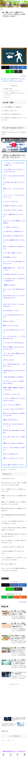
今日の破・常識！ (8, 88)
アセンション (5, 578)
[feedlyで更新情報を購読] (7, 597)
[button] (18, 71)
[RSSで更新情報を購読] (20, 597)
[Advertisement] (14, 32)
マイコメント (7, 97)
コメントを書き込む (14, 736)
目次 (12, 85)
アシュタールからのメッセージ (11, 90)
